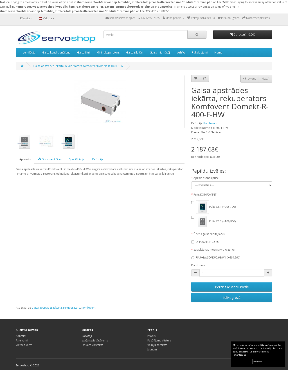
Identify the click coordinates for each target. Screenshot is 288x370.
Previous (250, 78)
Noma (218, 52)
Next (265, 78)
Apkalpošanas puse (206, 178)
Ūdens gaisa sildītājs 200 (209, 234)
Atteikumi (22, 340)
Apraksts (25, 159)
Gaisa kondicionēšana (56, 52)
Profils (151, 336)
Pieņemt (257, 361)
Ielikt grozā (232, 297)
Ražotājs (97, 159)
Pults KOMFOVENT (205, 194)
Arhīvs (181, 52)
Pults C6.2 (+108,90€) (222, 221)
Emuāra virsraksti (93, 345)
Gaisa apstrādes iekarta (47, 308)
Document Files (51, 159)
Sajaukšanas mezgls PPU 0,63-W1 (215, 250)
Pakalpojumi (200, 52)
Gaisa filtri (83, 52)
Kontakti (21, 336)
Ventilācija (29, 52)
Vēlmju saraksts (157, 345)
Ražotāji (87, 336)
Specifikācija (77, 159)
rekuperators (71, 308)
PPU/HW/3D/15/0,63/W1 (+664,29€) (218, 257)
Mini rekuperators (108, 52)
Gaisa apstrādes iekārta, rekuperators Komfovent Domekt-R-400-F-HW (78, 66)
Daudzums (198, 265)
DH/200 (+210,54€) (207, 242)
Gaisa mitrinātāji (160, 52)
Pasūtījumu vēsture (159, 340)
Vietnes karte (24, 345)
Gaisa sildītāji (134, 52)
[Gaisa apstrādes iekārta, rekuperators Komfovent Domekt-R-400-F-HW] (100, 101)
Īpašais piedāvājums (95, 340)
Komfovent (210, 123)
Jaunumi (152, 349)
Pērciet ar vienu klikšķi (232, 287)
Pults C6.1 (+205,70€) (222, 207)
